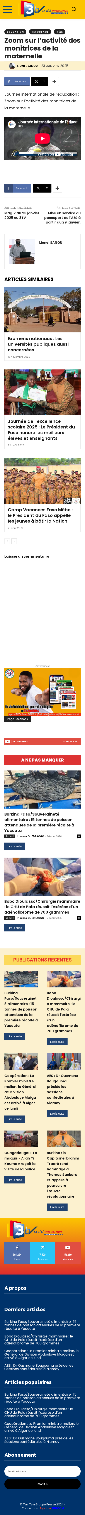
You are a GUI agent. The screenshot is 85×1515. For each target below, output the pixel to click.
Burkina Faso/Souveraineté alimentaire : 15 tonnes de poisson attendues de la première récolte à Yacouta (39, 822)
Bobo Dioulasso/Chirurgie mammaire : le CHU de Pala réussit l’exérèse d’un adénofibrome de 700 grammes (42, 907)
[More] (54, 81)
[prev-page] (7, 541)
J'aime (17, 1243)
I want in (42, 1484)
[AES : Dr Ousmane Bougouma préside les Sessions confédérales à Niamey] (64, 1061)
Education (15, 32)
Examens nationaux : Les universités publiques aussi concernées (38, 344)
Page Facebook (17, 719)
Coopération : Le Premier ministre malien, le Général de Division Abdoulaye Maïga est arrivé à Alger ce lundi (20, 1092)
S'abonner (70, 741)
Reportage (40, 32)
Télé (59, 32)
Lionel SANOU (27, 66)
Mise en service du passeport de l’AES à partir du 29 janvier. (62, 218)
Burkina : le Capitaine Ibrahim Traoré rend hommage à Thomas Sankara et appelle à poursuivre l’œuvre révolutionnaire (63, 1174)
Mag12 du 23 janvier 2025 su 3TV (21, 215)
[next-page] (14, 541)
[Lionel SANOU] (13, 66)
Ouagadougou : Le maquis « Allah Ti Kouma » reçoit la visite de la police (20, 1161)
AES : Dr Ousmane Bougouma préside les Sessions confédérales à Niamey (38, 1367)
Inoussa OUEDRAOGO (30, 836)
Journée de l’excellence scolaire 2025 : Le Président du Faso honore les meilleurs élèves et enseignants (41, 429)
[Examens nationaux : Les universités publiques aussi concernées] (42, 309)
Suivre (42, 1243)
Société (10, 836)
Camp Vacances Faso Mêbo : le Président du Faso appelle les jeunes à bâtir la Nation (40, 515)
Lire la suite (15, 846)
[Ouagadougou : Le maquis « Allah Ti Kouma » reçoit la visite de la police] (21, 1139)
